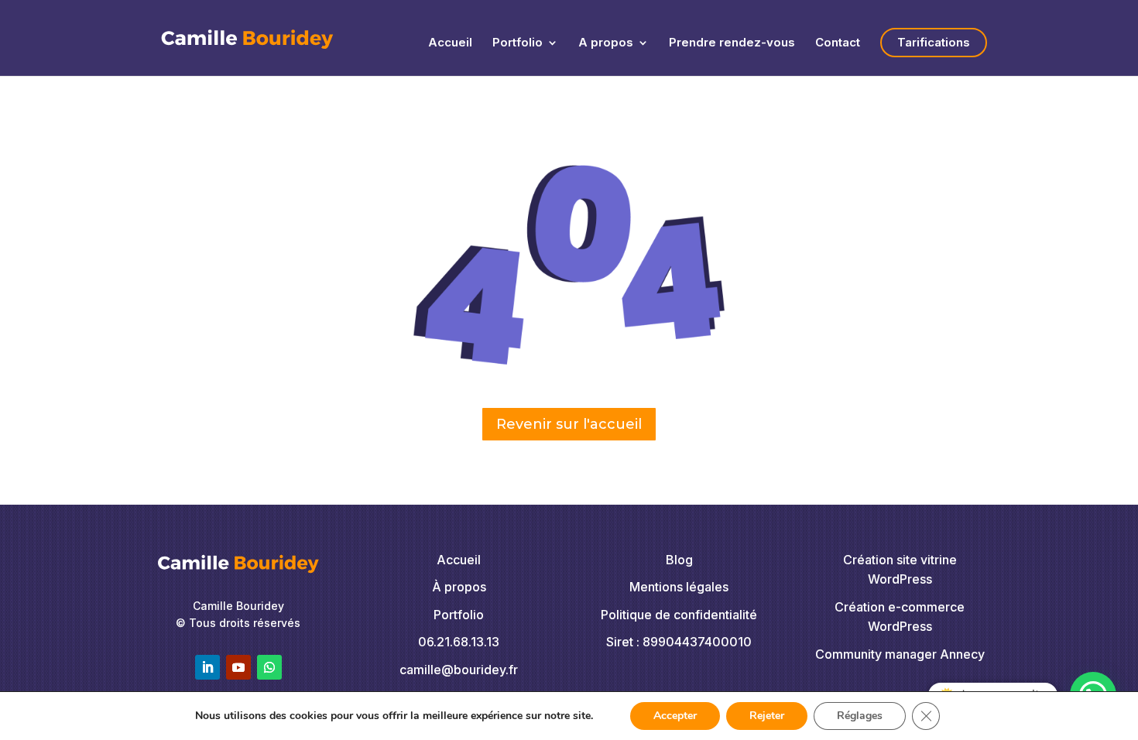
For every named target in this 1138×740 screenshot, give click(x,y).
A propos (605, 43)
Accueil (450, 43)
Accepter (675, 715)
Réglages (860, 715)
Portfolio (517, 43)
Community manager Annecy (900, 654)
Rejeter (766, 715)
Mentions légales (678, 586)
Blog (679, 559)
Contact (837, 43)
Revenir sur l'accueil (569, 424)
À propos (459, 586)
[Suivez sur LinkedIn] (207, 667)
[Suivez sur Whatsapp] (269, 667)
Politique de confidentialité (679, 614)
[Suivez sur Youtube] (238, 667)
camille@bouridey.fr (458, 669)
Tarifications (933, 42)
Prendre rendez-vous (732, 43)
